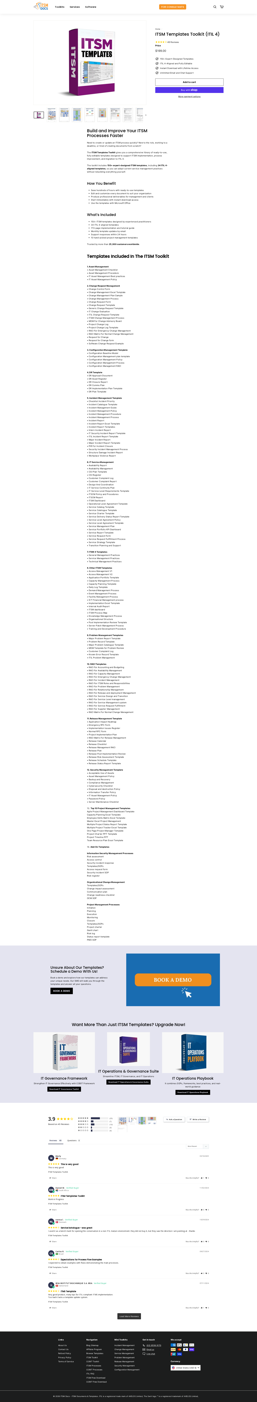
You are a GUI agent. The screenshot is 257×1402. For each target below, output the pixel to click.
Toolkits (59, 7)
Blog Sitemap (92, 1345)
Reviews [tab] (53, 1140)
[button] (202, 1178)
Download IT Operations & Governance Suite (128, 1082)
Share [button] (54, 1178)
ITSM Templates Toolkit (58, 1172)
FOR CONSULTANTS (172, 7)
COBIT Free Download (96, 1382)
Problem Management (124, 1357)
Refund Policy (64, 1353)
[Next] (144, 115)
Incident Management (124, 1345)
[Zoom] (90, 63)
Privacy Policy (64, 1357)
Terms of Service (66, 1361)
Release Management (124, 1361)
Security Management (124, 1365)
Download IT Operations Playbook (192, 1092)
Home (157, 29)
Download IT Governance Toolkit (64, 1089)
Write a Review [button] (199, 1119)
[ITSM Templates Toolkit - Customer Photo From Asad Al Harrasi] (122, 1120)
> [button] (129, 1316)
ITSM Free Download (95, 1378)
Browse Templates (94, 1353)
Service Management (124, 1353)
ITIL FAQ (90, 1373)
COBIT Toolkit (92, 1361)
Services (75, 7)
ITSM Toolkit (92, 1357)
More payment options (189, 96)
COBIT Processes (94, 1369)
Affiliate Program (94, 1349)
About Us (62, 1345)
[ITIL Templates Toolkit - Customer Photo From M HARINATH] (122, 1128)
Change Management (124, 1349)
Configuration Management (126, 1369)
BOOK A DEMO (61, 991)
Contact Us (63, 1349)
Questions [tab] (72, 1140)
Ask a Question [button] (175, 1119)
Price (158, 45)
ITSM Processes (93, 1365)
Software (90, 7)
